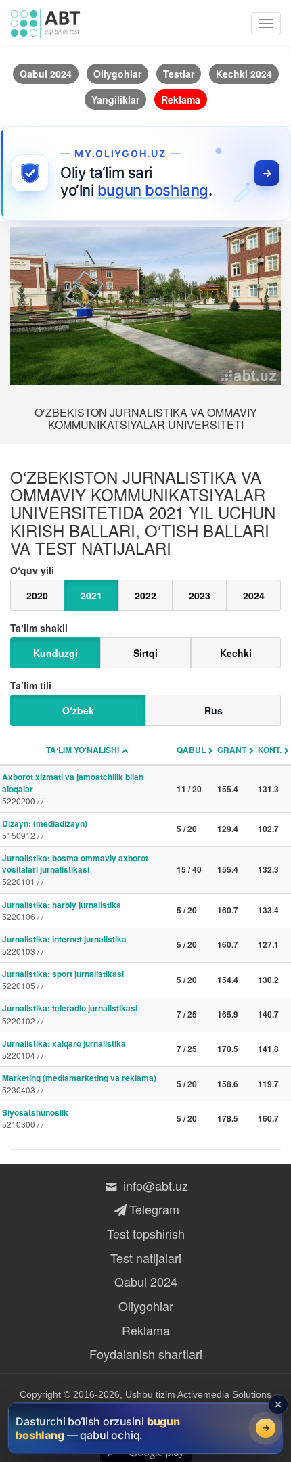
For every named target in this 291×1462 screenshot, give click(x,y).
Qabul (191, 750)
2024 (254, 595)
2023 (199, 595)
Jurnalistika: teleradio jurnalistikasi (69, 1014)
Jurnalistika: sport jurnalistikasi (63, 979)
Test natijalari (145, 1257)
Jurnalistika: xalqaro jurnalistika (64, 1049)
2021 (91, 595)
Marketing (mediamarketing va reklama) (79, 1083)
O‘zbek (78, 710)
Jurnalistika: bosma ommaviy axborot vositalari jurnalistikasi (75, 869)
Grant (231, 750)
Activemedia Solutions (224, 1394)
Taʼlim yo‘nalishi (82, 750)
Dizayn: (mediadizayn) (44, 829)
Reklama (146, 1330)
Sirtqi (145, 653)
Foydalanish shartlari (145, 1354)
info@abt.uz (154, 1185)
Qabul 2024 (145, 1281)
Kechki (236, 653)
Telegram (154, 1209)
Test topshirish (146, 1233)
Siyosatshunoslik (35, 1118)
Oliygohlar (145, 1306)
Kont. (270, 750)
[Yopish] (278, 1404)
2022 (145, 595)
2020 (37, 595)
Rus (213, 710)
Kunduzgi (55, 653)
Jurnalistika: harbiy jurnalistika (61, 910)
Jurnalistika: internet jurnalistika (64, 945)
